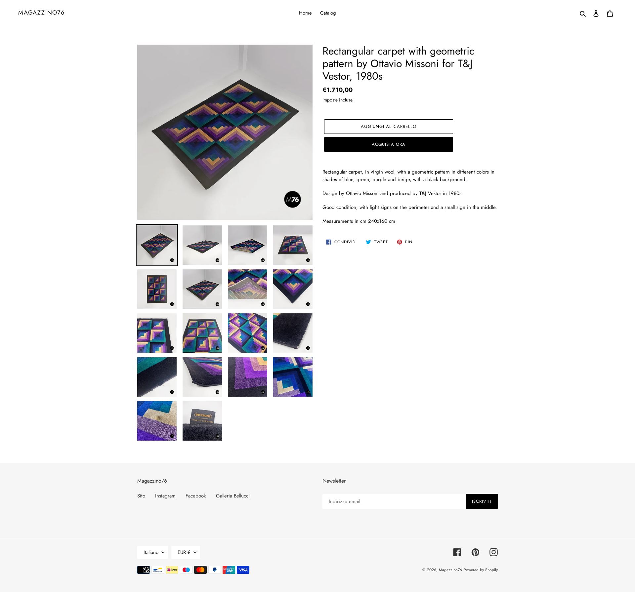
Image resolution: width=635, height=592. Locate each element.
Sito (141, 495)
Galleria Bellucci (233, 495)
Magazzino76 (41, 13)
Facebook (196, 495)
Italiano (151, 552)
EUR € (184, 552)
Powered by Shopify (481, 570)
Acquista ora (388, 144)
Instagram (165, 495)
